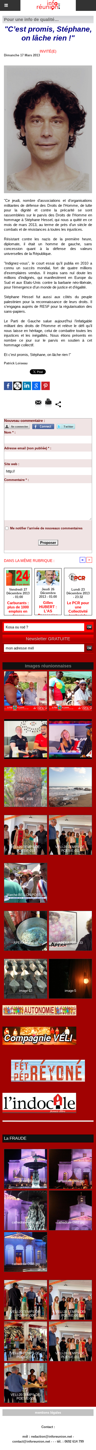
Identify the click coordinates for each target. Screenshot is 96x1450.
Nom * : (10, 432)
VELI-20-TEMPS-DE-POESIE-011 (70, 848)
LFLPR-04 (70, 703)
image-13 (25, 991)
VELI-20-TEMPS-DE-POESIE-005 (26, 1396)
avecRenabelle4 (70, 751)
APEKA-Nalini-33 (70, 943)
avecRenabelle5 (25, 751)
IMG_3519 (70, 799)
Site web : (11, 464)
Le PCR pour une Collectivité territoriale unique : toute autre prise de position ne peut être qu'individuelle (78, 607)
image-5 (70, 991)
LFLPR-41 (25, 703)
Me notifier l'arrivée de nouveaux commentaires (46, 528)
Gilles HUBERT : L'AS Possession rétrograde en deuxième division (48, 607)
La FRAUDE (15, 1138)
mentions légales (48, 1412)
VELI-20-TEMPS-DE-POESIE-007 (70, 1313)
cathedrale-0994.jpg (26, 1222)
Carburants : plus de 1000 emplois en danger (18, 607)
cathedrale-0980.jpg (70, 1181)
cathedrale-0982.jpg (70, 1222)
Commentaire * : (16, 480)
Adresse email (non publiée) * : (27, 448)
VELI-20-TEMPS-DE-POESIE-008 (26, 1313)
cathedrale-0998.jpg (26, 1264)
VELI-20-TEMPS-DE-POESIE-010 (26, 848)
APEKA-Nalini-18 (26, 943)
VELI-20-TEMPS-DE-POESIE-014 (26, 1355)
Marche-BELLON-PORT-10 (26, 895)
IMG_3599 (25, 799)
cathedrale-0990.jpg (26, 1181)
